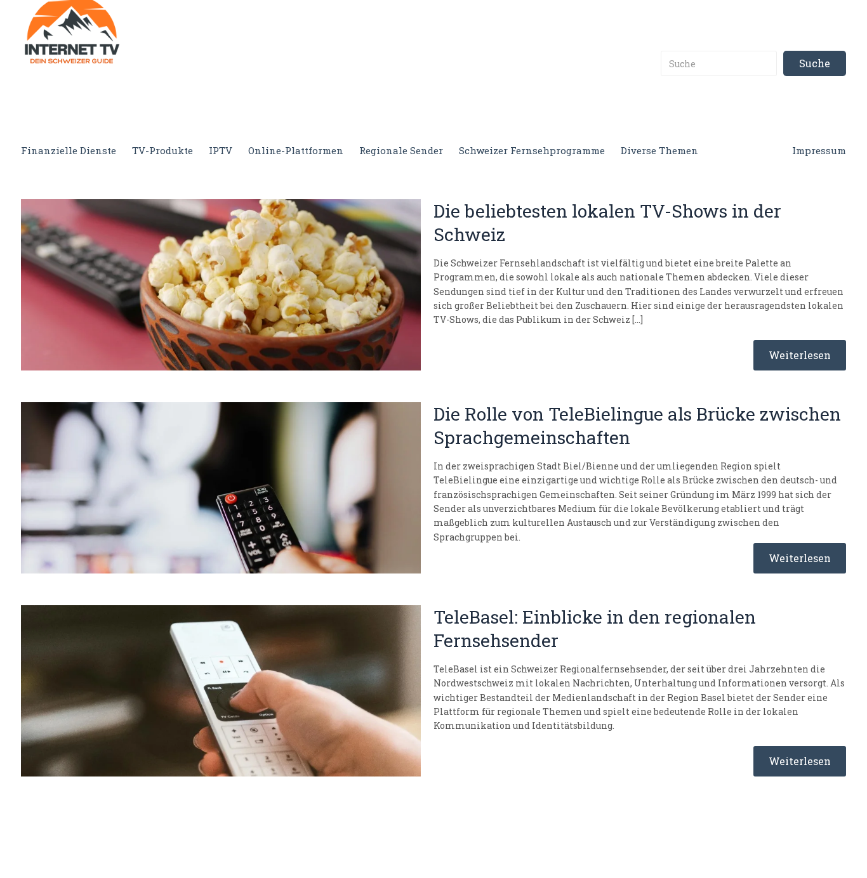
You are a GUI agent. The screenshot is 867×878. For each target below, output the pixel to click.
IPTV (220, 150)
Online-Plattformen (295, 150)
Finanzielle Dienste (68, 150)
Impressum (819, 150)
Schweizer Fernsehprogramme (532, 150)
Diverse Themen (659, 150)
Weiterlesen (800, 355)
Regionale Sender (401, 150)
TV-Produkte (162, 150)
